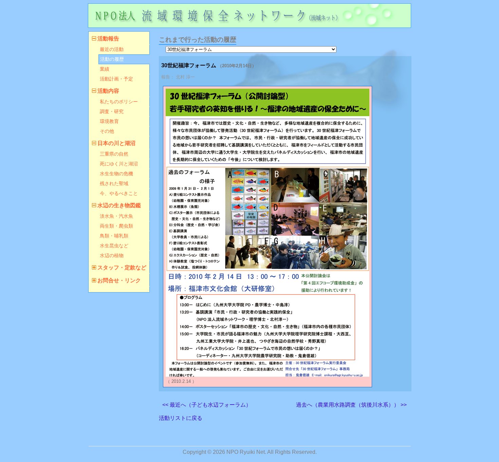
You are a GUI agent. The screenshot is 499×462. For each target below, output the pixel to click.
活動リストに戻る (180, 418)
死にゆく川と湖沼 (119, 163)
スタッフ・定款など (121, 267)
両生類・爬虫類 (116, 226)
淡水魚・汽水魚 (116, 216)
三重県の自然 (114, 154)
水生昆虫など (114, 245)
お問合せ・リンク (119, 280)
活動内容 (108, 91)
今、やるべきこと (119, 193)
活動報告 (108, 38)
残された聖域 (114, 183)
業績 (104, 69)
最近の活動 (112, 49)
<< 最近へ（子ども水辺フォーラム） (206, 405)
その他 (107, 131)
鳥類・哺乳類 (114, 235)
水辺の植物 (112, 255)
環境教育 (109, 121)
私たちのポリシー (119, 101)
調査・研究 (112, 111)
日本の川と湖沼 (116, 143)
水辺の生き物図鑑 (119, 205)
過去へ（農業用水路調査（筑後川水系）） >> (351, 405)
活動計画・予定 (116, 79)
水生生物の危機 (116, 173)
